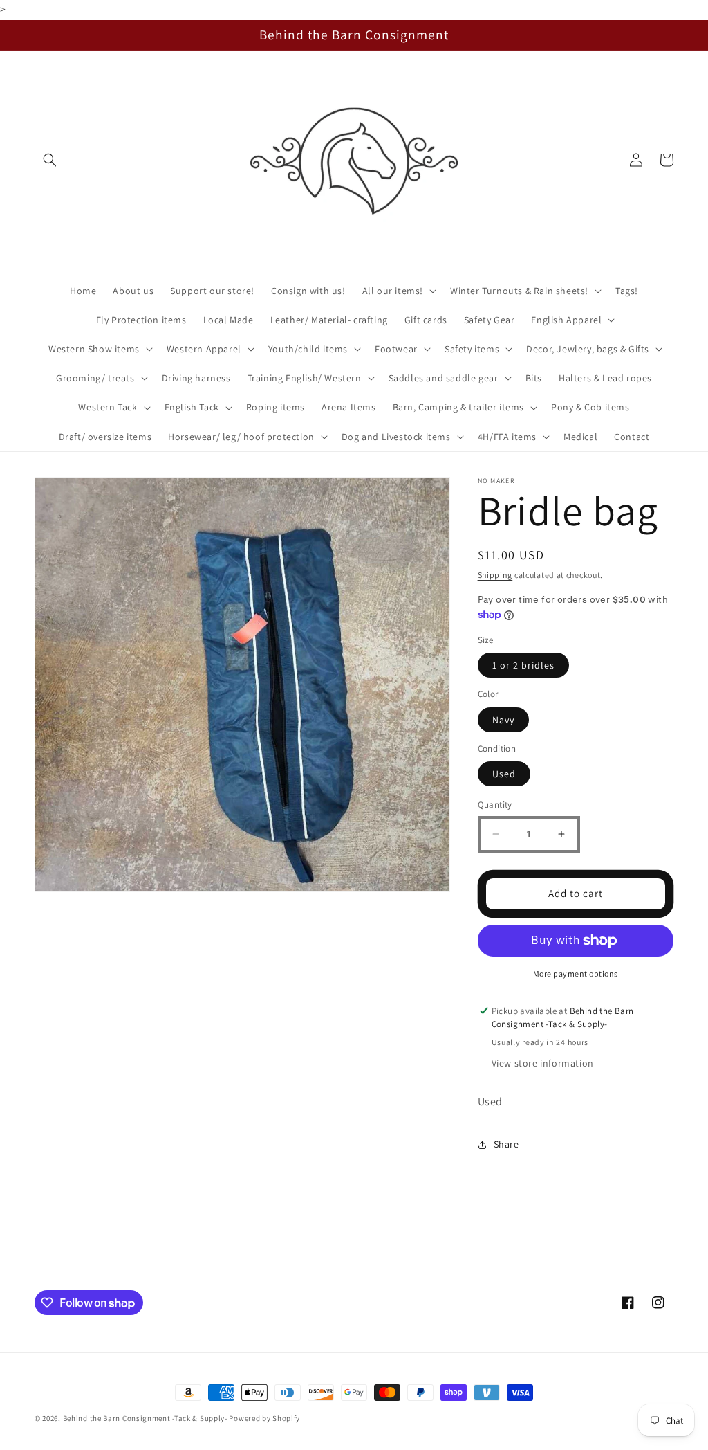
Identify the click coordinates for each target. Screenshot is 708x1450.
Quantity (495, 804)
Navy (503, 720)
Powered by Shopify (264, 1418)
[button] (50, 160)
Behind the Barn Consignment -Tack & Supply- (145, 1418)
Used (504, 774)
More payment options (575, 973)
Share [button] (506, 1144)
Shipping (495, 575)
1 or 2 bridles (523, 665)
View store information (543, 1063)
